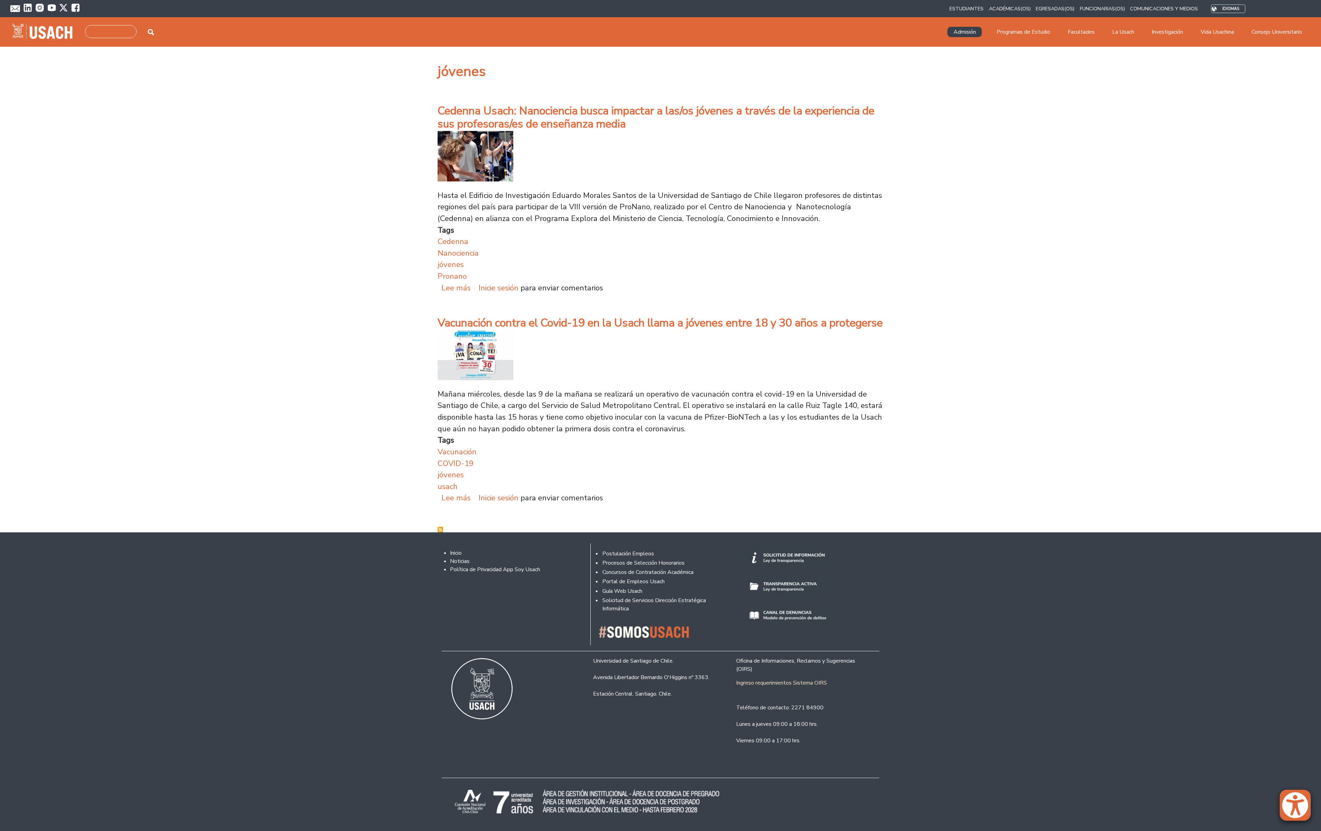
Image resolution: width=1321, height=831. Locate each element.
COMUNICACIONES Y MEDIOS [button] (1164, 8)
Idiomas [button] (1230, 8)
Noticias (460, 561)
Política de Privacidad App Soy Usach (495, 569)
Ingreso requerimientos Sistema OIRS (781, 683)
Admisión (965, 32)
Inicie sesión (498, 287)
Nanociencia (458, 253)
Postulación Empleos (628, 553)
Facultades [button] (1081, 32)
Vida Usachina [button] (1217, 32)
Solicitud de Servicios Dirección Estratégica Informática (654, 604)
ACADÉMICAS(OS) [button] (1010, 8)
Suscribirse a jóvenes (440, 529)
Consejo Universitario (1277, 32)
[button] (1298, 808)
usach (448, 486)
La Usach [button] (1123, 32)
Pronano (452, 276)
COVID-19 (455, 463)
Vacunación (457, 451)
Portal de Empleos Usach (633, 581)
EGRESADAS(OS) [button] (1055, 8)
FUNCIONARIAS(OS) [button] (1102, 8)
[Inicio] (45, 32)
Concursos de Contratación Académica (648, 572)
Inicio (456, 553)
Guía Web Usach (622, 591)
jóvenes (451, 264)
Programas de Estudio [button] (1023, 32)
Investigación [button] (1167, 32)
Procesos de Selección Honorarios (643, 563)
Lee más (456, 287)
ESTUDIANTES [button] (966, 8)
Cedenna (453, 241)
